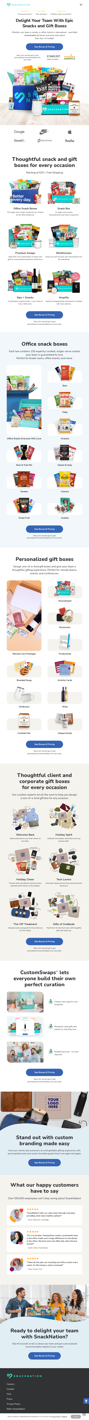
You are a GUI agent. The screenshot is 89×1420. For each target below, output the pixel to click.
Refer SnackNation (16, 1408)
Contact (10, 1389)
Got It (76, 1417)
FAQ (9, 1394)
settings (64, 1417)
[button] (86, 1401)
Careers (10, 1384)
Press (9, 1399)
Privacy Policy (13, 1404)
